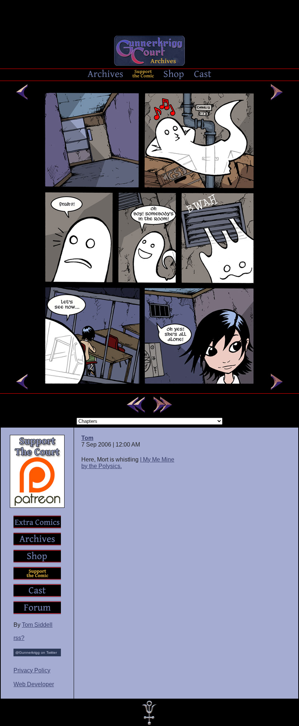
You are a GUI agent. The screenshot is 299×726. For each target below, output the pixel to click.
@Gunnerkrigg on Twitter (36, 652)
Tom (87, 438)
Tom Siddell (37, 625)
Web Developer (33, 684)
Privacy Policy (31, 670)
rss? (18, 638)
